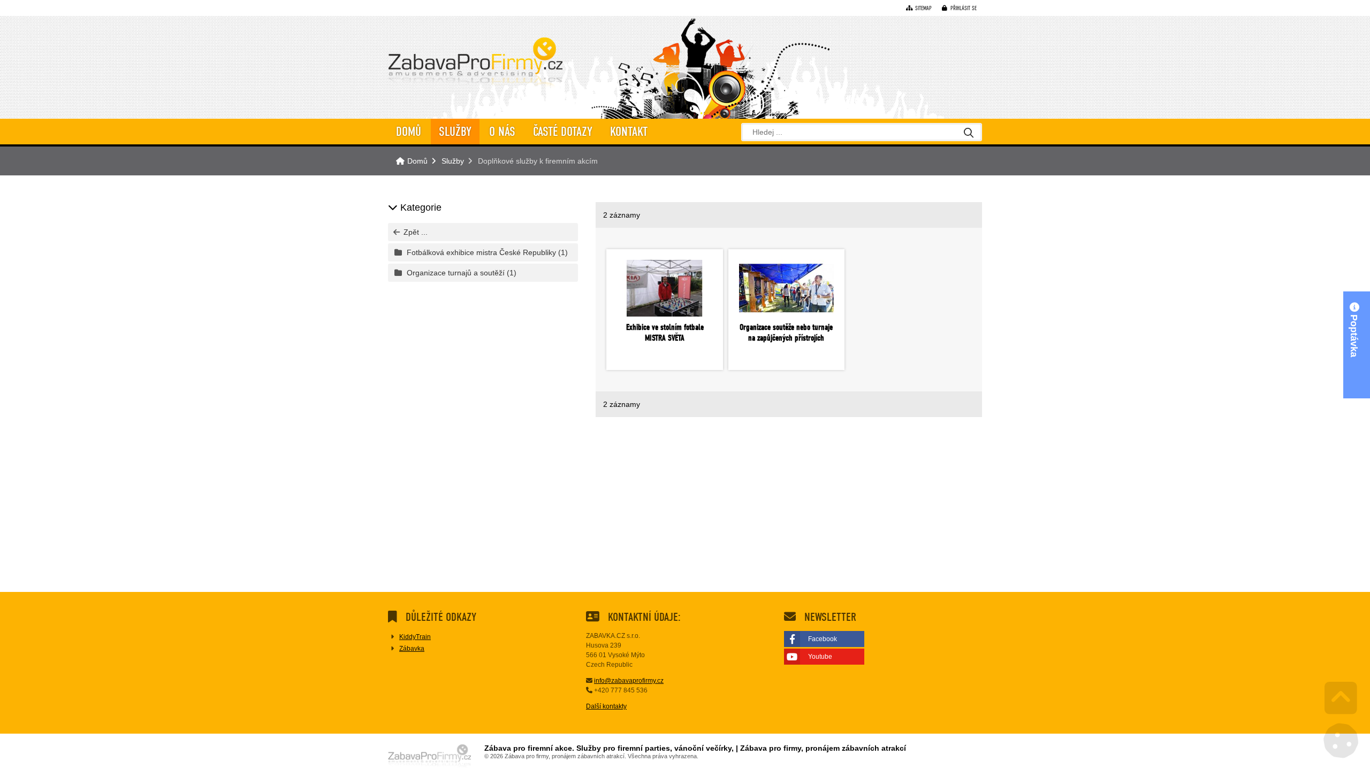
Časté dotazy (562, 131)
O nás (502, 131)
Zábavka (411, 648)
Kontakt (629, 131)
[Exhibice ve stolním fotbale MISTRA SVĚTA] (664, 288)
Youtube (820, 656)
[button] (959, 8)
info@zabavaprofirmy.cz (629, 680)
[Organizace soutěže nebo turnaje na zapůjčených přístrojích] (786, 288)
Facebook (822, 639)
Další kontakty (606, 706)
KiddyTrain (415, 637)
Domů (475, 64)
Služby (455, 131)
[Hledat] (969, 133)
